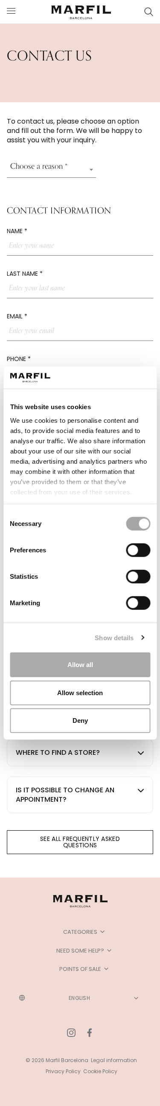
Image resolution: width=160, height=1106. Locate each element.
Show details (114, 637)
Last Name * (25, 273)
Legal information (114, 1060)
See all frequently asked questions (80, 842)
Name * (17, 231)
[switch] (138, 550)
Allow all (80, 664)
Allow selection (80, 692)
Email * (17, 316)
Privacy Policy (63, 1071)
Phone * (19, 359)
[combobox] (51, 170)
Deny (80, 720)
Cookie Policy (100, 1071)
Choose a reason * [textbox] (38, 166)
